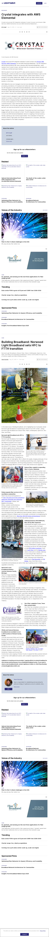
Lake (36, 648)
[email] (29, 32)
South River (30, 550)
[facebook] (20, 32)
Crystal (3, 61)
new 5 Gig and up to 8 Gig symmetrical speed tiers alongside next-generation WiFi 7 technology (13, 499)
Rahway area (41, 550)
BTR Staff (4, 27)
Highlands (32, 648)
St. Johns (36, 650)
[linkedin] (22, 32)
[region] (24, 933)
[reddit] (26, 32)
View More (45, 210)
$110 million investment (35, 548)
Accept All (24, 934)
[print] (46, 32)
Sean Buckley (5, 359)
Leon (39, 648)
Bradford (28, 648)
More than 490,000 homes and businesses (28, 516)
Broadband (4, 10)
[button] (2, 3)
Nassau (30, 650)
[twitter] (24, 32)
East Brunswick (36, 559)
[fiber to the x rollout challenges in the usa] (24, 225)
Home (3, 239)
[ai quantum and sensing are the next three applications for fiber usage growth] (24, 260)
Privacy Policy (43, 930)
